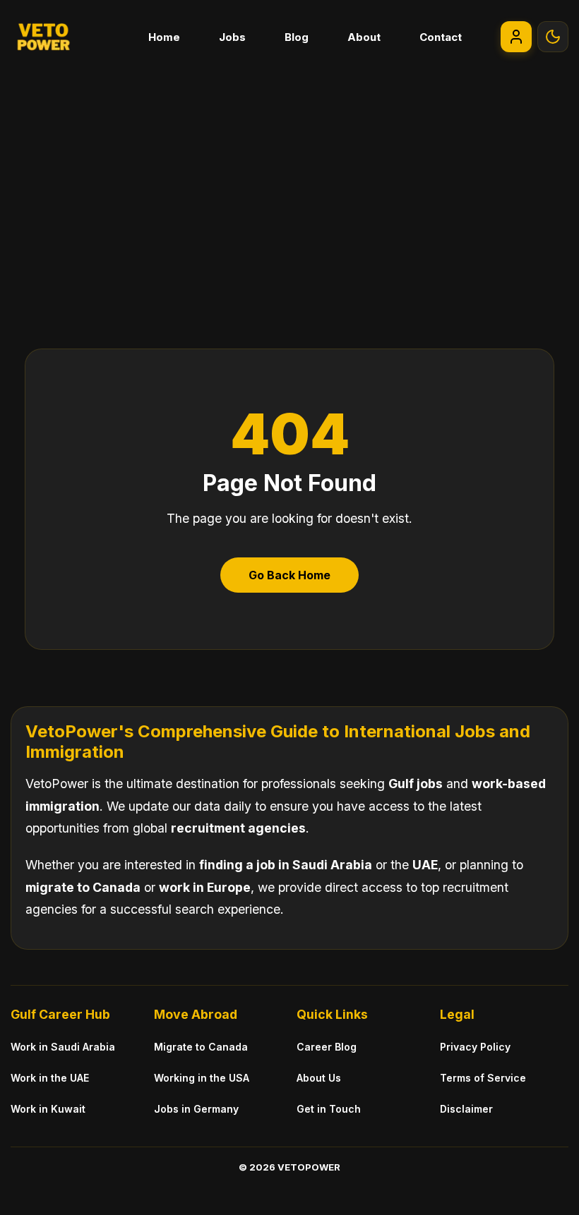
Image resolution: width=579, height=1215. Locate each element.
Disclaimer (466, 1109)
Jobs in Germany (196, 1109)
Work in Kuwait (48, 1109)
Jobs (232, 37)
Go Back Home (289, 575)
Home (164, 37)
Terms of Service (483, 1078)
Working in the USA (201, 1078)
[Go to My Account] (516, 36)
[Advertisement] (289, 179)
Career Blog (327, 1047)
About (364, 37)
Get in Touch (329, 1109)
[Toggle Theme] (552, 36)
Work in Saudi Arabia (63, 1047)
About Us (319, 1078)
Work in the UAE (50, 1078)
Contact (440, 37)
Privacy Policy (475, 1047)
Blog (297, 37)
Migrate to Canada (201, 1047)
